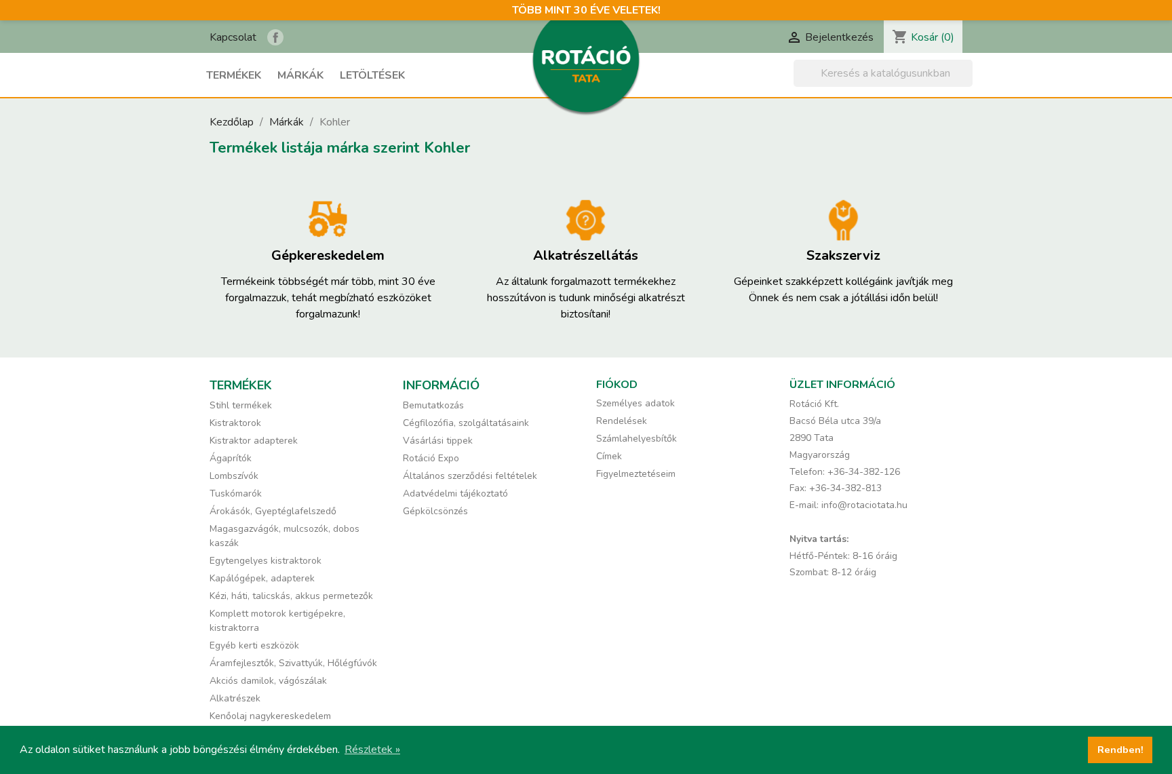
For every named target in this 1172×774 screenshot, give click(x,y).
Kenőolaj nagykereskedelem (270, 716)
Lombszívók (234, 475)
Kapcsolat (233, 37)
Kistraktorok (235, 423)
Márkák (300, 75)
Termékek (233, 75)
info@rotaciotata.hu (864, 505)
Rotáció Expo (431, 458)
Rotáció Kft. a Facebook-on (275, 37)
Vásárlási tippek (438, 440)
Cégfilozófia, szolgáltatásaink (466, 423)
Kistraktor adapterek (254, 440)
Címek (609, 456)
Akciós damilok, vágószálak (268, 680)
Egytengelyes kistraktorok (265, 560)
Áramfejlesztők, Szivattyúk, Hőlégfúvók (293, 663)
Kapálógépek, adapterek (262, 578)
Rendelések (621, 420)
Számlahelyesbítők (636, 438)
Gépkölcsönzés (435, 511)
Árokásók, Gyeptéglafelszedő (273, 511)
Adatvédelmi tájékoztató (455, 493)
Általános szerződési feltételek (470, 475)
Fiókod (617, 384)
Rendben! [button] (1120, 749)
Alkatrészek (235, 698)
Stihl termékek (241, 405)
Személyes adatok (635, 403)
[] (967, 82)
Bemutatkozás (433, 405)
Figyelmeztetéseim (636, 473)
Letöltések (372, 75)
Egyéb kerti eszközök (254, 645)
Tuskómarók (236, 493)
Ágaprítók (231, 458)
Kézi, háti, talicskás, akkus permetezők (291, 595)
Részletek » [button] (372, 749)
